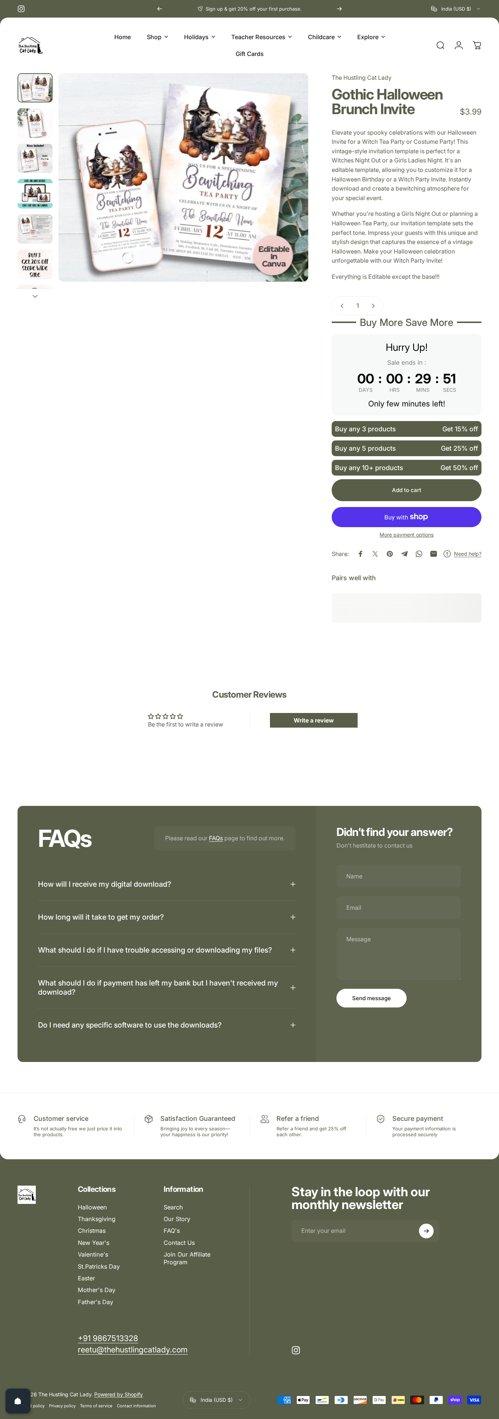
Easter (86, 1278)
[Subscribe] (426, 1231)
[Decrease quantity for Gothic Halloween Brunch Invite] (340, 306)
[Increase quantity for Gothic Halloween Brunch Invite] (374, 306)
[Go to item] (35, 87)
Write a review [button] (314, 720)
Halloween (92, 1207)
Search (173, 1207)
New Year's (93, 1242)
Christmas (92, 1231)
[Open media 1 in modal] (183, 177)
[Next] (339, 9)
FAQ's (172, 1231)
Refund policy (31, 1405)
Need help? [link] (467, 554)
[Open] (17, 1401)
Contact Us (179, 1242)
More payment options (407, 535)
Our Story (177, 1219)
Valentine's (93, 1254)
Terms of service (96, 1405)
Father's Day (95, 1302)
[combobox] (456, 9)
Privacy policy (62, 1405)
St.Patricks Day (99, 1266)
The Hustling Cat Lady (362, 77)
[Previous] (160, 9)
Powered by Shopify (118, 1394)
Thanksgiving (96, 1219)
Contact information (136, 1405)
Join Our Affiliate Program (187, 1258)
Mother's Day (96, 1290)
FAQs (216, 838)
